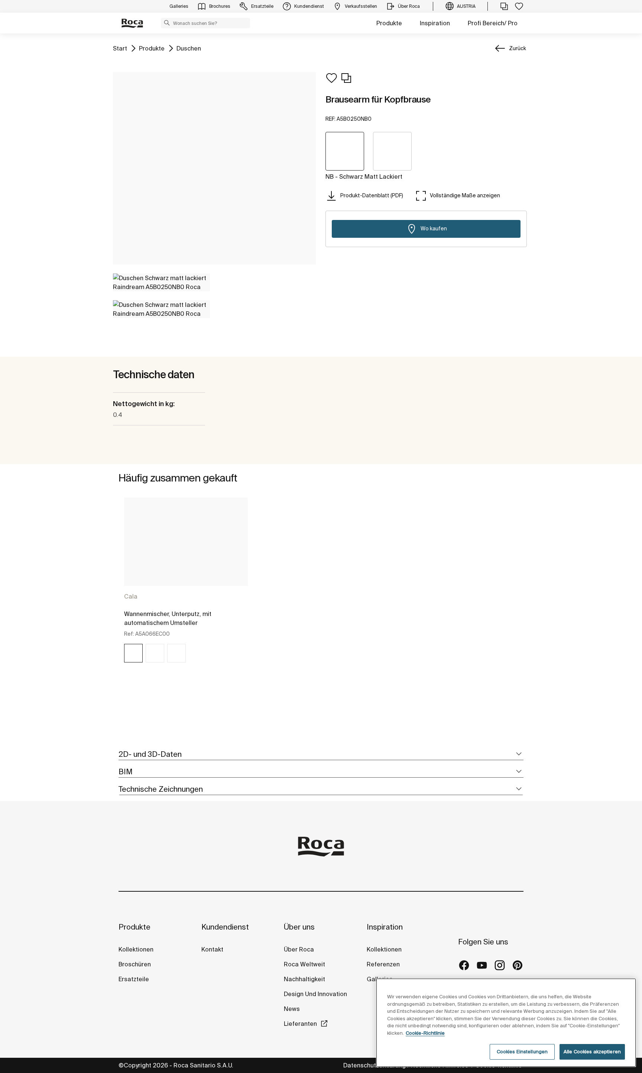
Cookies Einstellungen (522, 1051)
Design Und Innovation (315, 994)
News (292, 1008)
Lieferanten (300, 1023)
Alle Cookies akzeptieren (592, 1051)
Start (120, 48)
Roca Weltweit (304, 964)
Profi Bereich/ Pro (493, 23)
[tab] (321, 754)
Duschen (188, 48)
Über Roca (299, 949)
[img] (133, 653)
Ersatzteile (134, 979)
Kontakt (212, 949)
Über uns (299, 927)
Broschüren (135, 964)
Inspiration (435, 23)
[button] (167, 22)
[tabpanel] (186, 586)
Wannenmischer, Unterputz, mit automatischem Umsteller (167, 618)
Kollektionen (136, 949)
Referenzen (383, 964)
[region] (506, 1022)
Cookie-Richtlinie (425, 1033)
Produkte (389, 23)
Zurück (517, 48)
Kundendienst (225, 927)
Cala (130, 596)
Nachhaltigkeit (304, 979)
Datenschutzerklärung (374, 1065)
